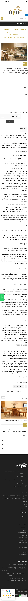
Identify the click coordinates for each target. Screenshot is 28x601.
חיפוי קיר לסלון (22, 578)
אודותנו (25, 504)
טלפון (25, 87)
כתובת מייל (24, 82)
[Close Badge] (3, 590)
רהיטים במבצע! (23, 547)
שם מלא (24, 76)
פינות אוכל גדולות (22, 564)
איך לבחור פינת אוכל (21, 573)
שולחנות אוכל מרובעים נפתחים (16, 421)
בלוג (26, 506)
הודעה (25, 94)
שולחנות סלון (24, 552)
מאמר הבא (10, 391)
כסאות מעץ (24, 535)
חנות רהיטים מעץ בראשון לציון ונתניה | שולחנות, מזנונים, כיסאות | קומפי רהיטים (14, 33)
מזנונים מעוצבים (23, 537)
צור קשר (25, 501)
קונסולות (25, 545)
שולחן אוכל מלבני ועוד (20, 580)
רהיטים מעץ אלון (22, 575)
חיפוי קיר (25, 530)
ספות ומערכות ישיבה (22, 542)
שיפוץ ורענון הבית (15, 142)
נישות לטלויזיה (23, 540)
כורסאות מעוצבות (22, 532)
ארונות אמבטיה (23, 528)
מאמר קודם (18, 391)
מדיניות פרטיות (23, 509)
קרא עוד (23, 435)
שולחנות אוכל (24, 550)
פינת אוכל (14, 35)
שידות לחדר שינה (22, 554)
